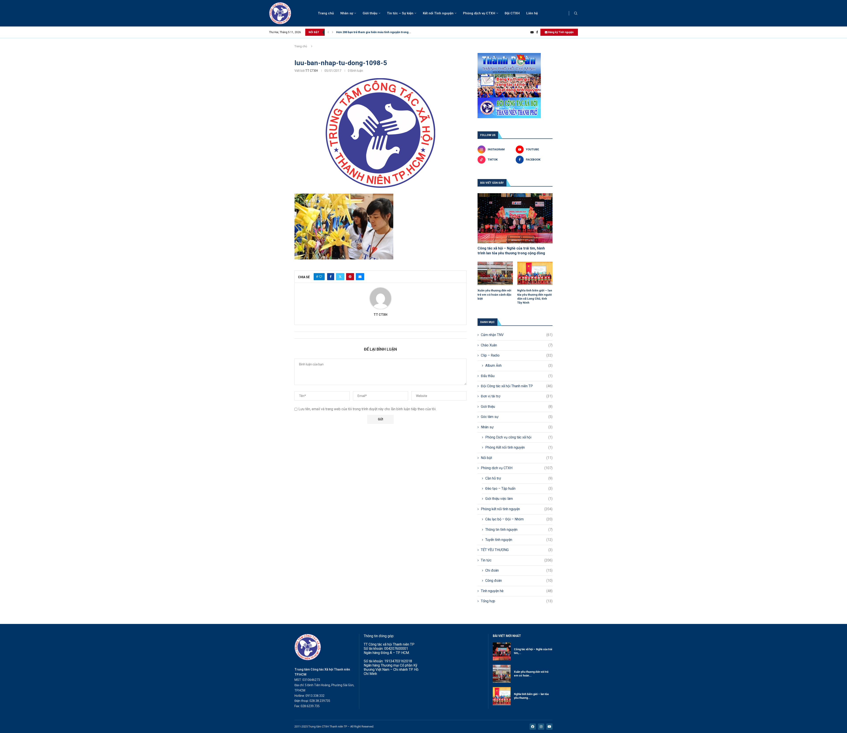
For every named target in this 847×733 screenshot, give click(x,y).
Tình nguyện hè (517, 591)
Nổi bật (517, 458)
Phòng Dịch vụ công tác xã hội (519, 437)
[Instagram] (541, 727)
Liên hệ (532, 13)
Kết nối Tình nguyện (438, 13)
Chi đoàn (519, 570)
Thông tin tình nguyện (519, 529)
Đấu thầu (517, 376)
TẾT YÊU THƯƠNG (517, 550)
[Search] (575, 13)
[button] (328, 32)
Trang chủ (326, 13)
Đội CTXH (512, 13)
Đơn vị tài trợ (517, 396)
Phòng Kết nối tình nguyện (519, 447)
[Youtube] (532, 32)
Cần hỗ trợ (519, 478)
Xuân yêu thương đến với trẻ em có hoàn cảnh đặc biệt (495, 294)
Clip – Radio (517, 355)
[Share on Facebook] (330, 276)
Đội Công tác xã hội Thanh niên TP (517, 386)
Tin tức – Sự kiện (400, 13)
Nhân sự (346, 13)
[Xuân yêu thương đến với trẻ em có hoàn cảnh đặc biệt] (495, 273)
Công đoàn (519, 580)
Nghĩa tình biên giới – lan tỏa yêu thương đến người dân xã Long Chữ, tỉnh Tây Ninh (534, 296)
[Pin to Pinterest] (350, 276)
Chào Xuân (517, 345)
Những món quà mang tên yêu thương (362, 32)
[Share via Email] (360, 276)
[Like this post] (320, 276)
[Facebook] (537, 32)
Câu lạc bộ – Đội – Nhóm (519, 519)
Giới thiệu (370, 13)
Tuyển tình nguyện (519, 540)
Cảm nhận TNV (517, 335)
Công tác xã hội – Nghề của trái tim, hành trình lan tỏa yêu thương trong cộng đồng (511, 250)
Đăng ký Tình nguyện (560, 32)
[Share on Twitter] (340, 276)
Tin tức (517, 560)
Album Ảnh (519, 365)
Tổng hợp (517, 601)
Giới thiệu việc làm (519, 499)
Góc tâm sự (517, 417)
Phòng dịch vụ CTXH (479, 13)
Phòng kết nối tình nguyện (517, 509)
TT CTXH (311, 70)
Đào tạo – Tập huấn (519, 488)
